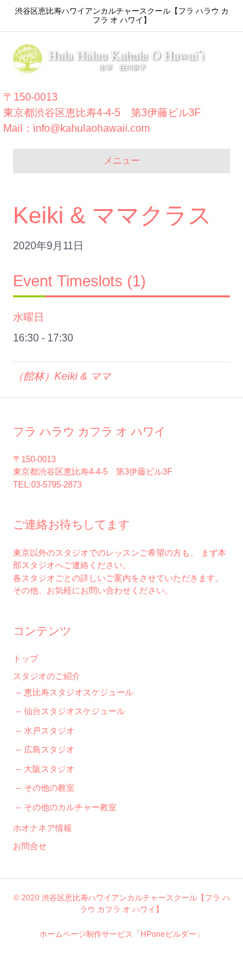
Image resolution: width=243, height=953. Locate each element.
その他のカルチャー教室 (70, 807)
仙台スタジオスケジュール (74, 711)
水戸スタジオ (49, 731)
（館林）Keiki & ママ (62, 376)
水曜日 (28, 317)
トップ (25, 658)
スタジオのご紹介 (46, 676)
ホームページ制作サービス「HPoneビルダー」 (122, 934)
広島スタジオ (49, 749)
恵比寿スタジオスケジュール (78, 692)
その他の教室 (49, 788)
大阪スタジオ (49, 769)
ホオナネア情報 (42, 828)
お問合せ (30, 846)
